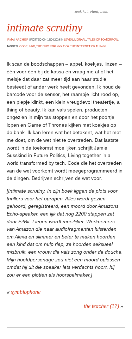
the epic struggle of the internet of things (71, 46)
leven (68, 39)
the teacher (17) (101, 306)
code (23, 46)
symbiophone (25, 292)
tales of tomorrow (102, 39)
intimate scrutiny (44, 27)
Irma (10, 39)
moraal (80, 39)
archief (22, 39)
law (32, 46)
